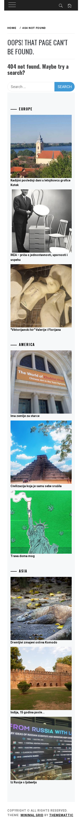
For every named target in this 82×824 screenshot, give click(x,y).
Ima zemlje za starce (25, 416)
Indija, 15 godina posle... (28, 712)
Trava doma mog (23, 556)
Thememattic (61, 815)
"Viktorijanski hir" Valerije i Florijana (36, 329)
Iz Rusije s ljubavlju (24, 782)
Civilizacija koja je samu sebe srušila (36, 486)
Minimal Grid (32, 815)
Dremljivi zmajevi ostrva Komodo (34, 642)
